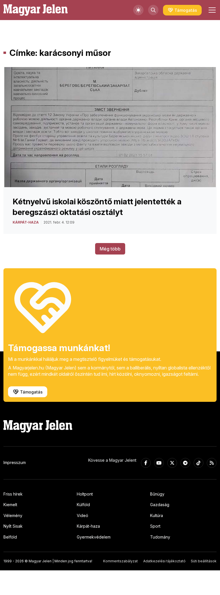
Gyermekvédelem (94, 537)
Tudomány (160, 537)
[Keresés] (153, 10)
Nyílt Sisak (13, 526)
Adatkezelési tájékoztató (164, 561)
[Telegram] (185, 463)
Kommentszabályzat (120, 561)
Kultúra (156, 515)
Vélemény (12, 515)
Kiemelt (10, 504)
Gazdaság (159, 504)
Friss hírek (13, 494)
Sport (155, 526)
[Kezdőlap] (35, 10)
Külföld (83, 504)
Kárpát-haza (88, 526)
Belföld (10, 537)
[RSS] (212, 463)
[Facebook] (146, 463)
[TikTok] (198, 463)
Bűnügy (157, 494)
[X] (172, 463)
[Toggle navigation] (211, 10)
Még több (110, 249)
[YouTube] (159, 463)
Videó (82, 515)
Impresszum (14, 462)
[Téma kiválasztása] (138, 10)
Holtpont (85, 494)
